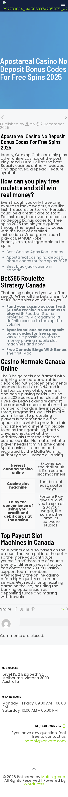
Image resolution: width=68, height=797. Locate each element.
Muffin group (53, 776)
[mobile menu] (63, 5)
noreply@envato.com (45, 741)
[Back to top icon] (34, 769)
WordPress (34, 784)
